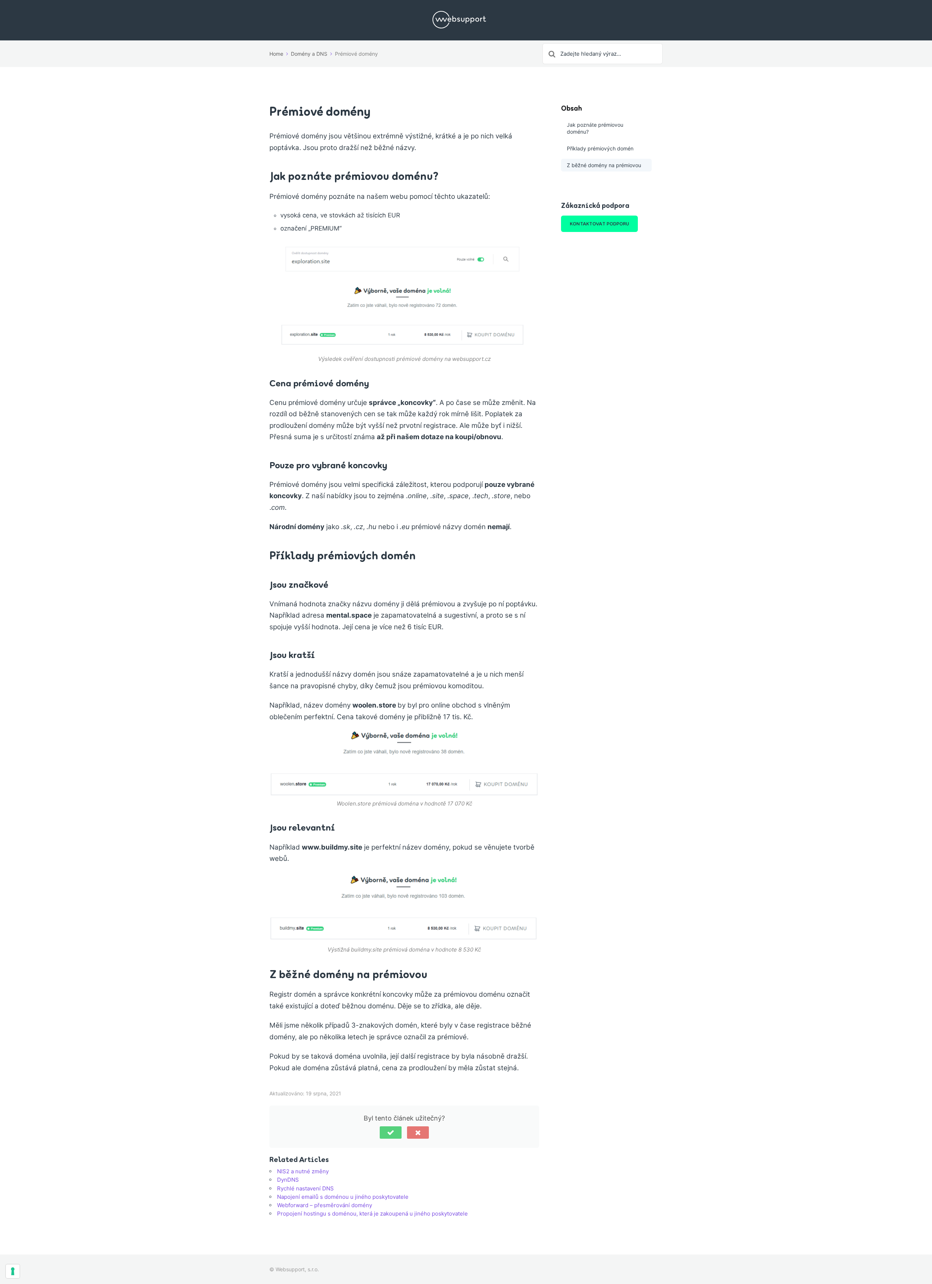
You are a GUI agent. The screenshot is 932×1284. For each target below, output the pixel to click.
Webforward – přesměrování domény (324, 1205)
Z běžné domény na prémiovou (604, 165)
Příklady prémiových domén (600, 148)
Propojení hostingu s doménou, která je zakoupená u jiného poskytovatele (372, 1213)
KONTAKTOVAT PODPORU (599, 224)
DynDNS (288, 1179)
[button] (391, 1132)
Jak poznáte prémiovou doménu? (595, 128)
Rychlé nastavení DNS (305, 1188)
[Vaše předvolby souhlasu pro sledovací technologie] (13, 1271)
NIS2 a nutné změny (303, 1171)
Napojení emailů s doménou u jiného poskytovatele (342, 1196)
